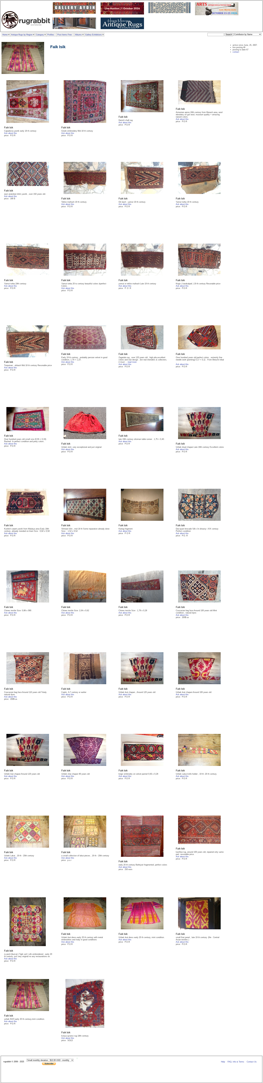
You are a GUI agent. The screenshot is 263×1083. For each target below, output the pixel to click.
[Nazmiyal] (170, 12)
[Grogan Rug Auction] (123, 14)
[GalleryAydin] (75, 13)
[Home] (27, 30)
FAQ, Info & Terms (236, 1062)
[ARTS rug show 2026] (217, 14)
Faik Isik (8, 127)
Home (5, 35)
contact (236, 52)
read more (132, 362)
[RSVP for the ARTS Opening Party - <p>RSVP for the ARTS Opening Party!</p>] (77, 1058)
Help (223, 1062)
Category (40, 35)
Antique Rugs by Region (21, 35)
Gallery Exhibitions (93, 35)
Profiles (50, 35)
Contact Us (252, 1062)
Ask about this (10, 133)
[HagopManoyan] (123, 28)
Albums (78, 35)
